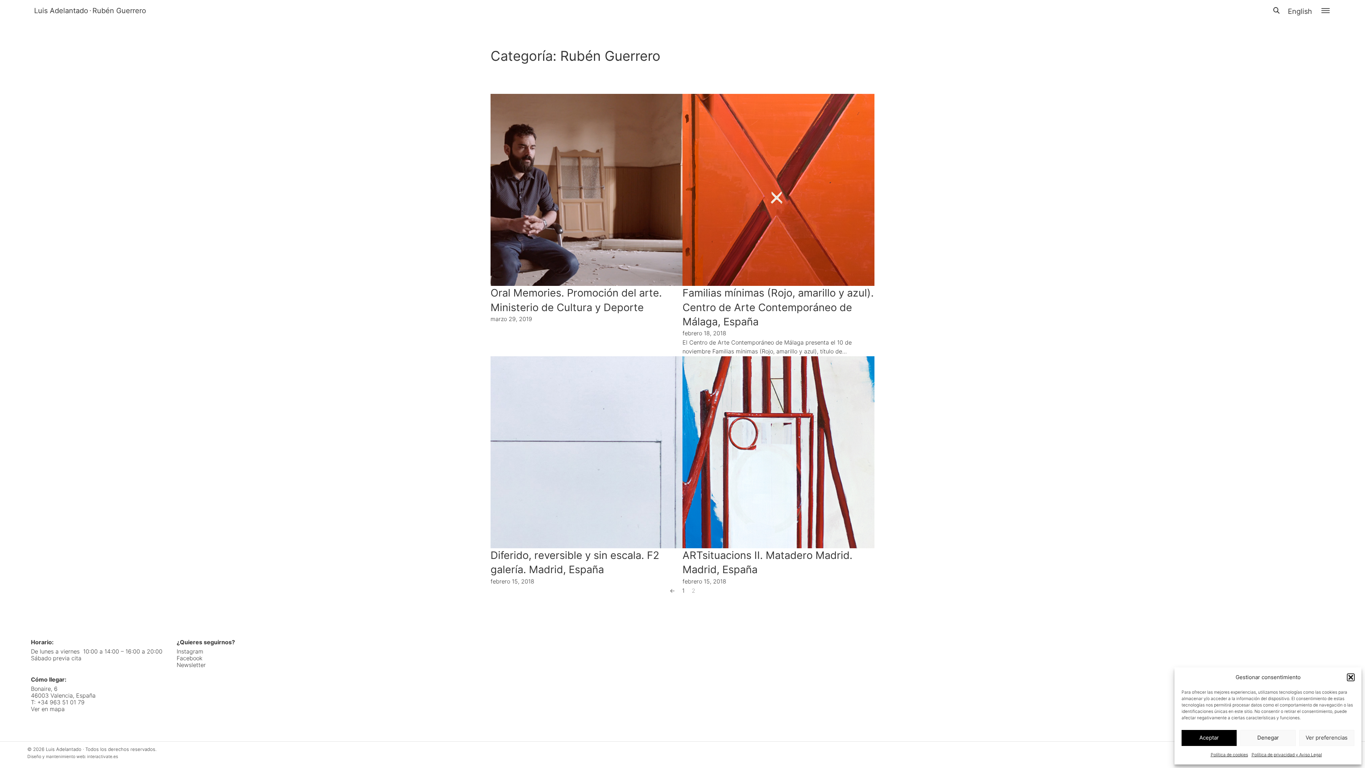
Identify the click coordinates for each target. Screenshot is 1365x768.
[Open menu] (1325, 10)
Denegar (1268, 737)
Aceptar (1209, 737)
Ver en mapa (48, 709)
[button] (1350, 677)
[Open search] (1276, 10)
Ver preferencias (1327, 737)
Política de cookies (1229, 754)
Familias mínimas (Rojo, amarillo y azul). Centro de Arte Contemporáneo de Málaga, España (778, 307)
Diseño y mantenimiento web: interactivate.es (72, 756)
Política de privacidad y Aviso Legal (1287, 754)
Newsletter (191, 665)
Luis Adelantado (61, 10)
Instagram (190, 651)
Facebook (189, 658)
